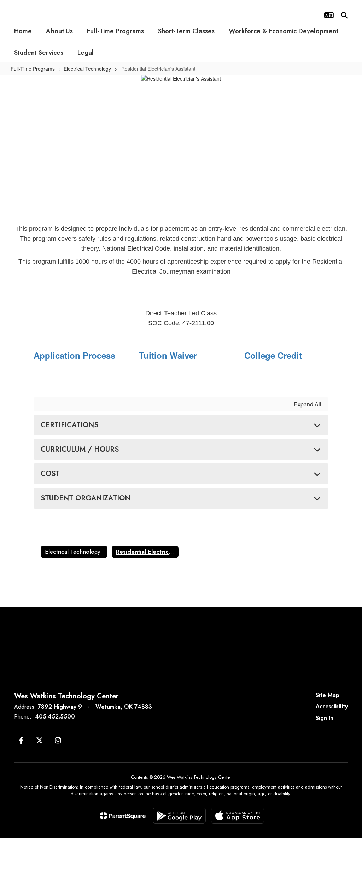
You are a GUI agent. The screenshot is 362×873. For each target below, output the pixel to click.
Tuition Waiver (168, 355)
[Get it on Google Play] (179, 816)
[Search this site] (344, 15)
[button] (329, 15)
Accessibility (332, 706)
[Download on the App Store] (237, 816)
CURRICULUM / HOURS (80, 449)
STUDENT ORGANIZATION (85, 498)
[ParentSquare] (122, 815)
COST (50, 474)
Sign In (324, 718)
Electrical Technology (87, 68)
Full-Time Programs (33, 68)
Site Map (327, 695)
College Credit (273, 355)
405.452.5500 (55, 717)
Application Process (74, 355)
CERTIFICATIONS (69, 425)
